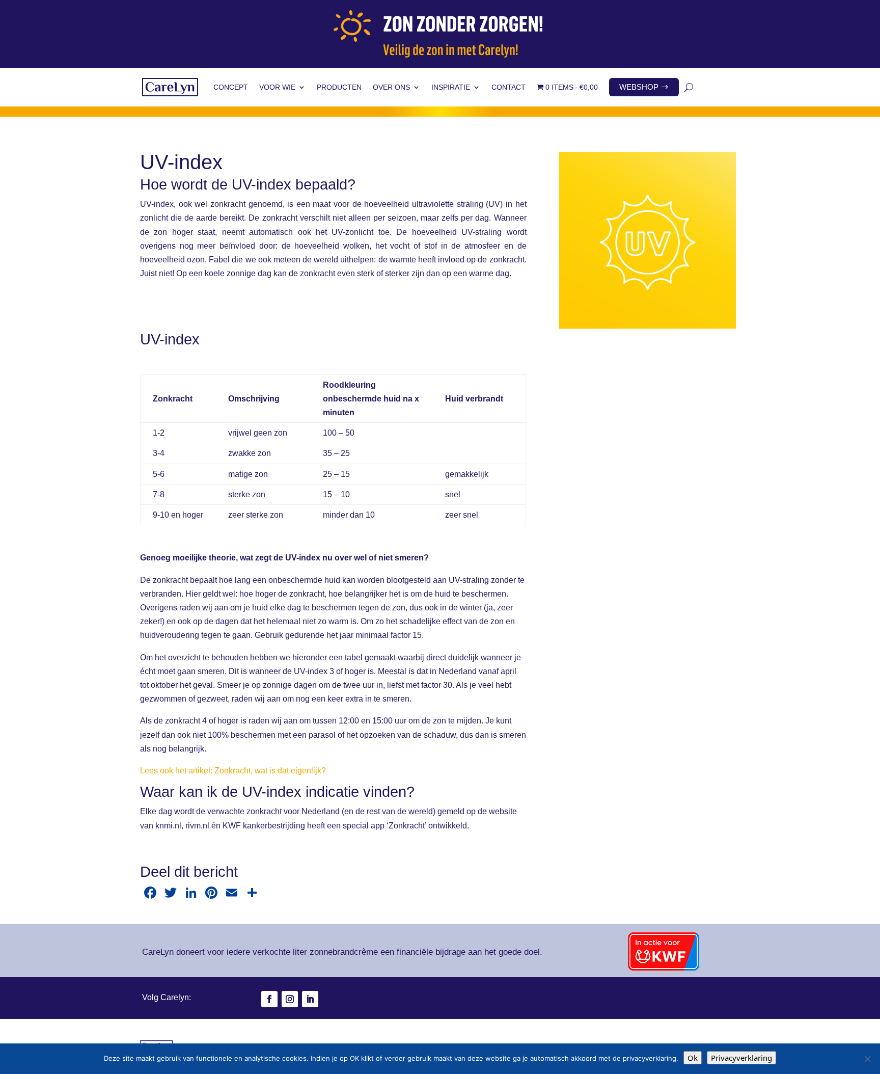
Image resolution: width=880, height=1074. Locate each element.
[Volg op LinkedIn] (310, 999)
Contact (508, 87)
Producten (339, 87)
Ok (693, 1058)
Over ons (391, 87)
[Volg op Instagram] (290, 999)
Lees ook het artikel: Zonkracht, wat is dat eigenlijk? (233, 770)
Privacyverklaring (741, 1058)
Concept (230, 87)
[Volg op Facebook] (269, 999)
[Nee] (867, 1059)
